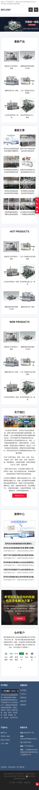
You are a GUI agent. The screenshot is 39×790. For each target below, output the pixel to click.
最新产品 (19, 41)
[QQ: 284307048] (37, 211)
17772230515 (9, 2)
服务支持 (23, 701)
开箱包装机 (12, 767)
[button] (17, 30)
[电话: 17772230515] (37, 203)
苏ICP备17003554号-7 (18, 776)
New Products (20, 321)
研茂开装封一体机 (22, 774)
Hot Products (19, 231)
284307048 (27, 742)
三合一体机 (4, 743)
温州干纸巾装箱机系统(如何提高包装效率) (19, 555)
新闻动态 (23, 697)
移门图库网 (20, 767)
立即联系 (19, 618)
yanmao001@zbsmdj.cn (27, 2)
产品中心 (23, 694)
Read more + (19, 495)
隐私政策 (27, 782)
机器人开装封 (5, 740)
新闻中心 (19, 514)
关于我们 (4, 4)
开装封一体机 (5, 736)
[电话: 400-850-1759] (37, 199)
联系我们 (10, 4)
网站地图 (17, 4)
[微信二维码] (37, 207)
